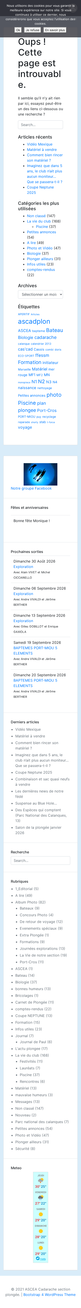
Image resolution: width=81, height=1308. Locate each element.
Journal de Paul (33, 1042)
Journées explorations (39, 948)
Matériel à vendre (42, 149)
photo (54, 395)
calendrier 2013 (41, 343)
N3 (49, 382)
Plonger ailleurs (40, 259)
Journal (21, 1036)
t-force (51, 422)
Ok (18, 30)
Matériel (39, 369)
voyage (25, 427)
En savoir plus (55, 30)
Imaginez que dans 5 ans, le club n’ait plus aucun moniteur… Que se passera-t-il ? (42, 760)
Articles (35, 314)
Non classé (36, 216)
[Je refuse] (75, 19)
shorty (34, 422)
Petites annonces (41, 232)
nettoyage (44, 388)
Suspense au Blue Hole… (36, 803)
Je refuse (32, 30)
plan (41, 403)
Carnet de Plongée (31, 1002)
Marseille (24, 369)
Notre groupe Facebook (31, 488)
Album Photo (26, 902)
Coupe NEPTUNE (30, 1015)
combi (49, 349)
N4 (55, 382)
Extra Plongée (32, 935)
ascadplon (34, 321)
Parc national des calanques (39, 1122)
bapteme (38, 331)
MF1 (32, 374)
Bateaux (27, 908)
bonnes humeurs (29, 989)
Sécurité (22, 1148)
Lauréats (27, 1068)
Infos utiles (36, 264)
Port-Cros (47, 410)
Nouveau (22, 1115)
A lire (31, 242)
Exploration (23, 566)
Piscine (42, 226)
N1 (34, 381)
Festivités (28, 1061)
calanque (24, 343)
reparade (24, 422)
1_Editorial (24, 888)
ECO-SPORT (26, 356)
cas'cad (25, 349)
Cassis (39, 349)
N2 (41, 381)
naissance (27, 387)
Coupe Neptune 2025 (33, 772)
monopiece (24, 382)
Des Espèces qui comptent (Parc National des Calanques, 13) (41, 815)
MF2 (39, 375)
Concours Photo (33, 915)
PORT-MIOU (26, 416)
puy (38, 416)
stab (42, 422)
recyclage (49, 416)
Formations (29, 942)
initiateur (50, 362)
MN (47, 374)
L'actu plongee (27, 1048)
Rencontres (29, 1081)
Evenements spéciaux (38, 928)
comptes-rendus (41, 269)
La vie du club (39, 221)
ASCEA (24, 330)
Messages (23, 1101)
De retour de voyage (37, 921)
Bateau (54, 330)
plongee (27, 410)
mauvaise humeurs (31, 1095)
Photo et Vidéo (40, 248)
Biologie (34, 253)
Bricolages (24, 995)
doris (58, 349)
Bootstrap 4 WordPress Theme (49, 1294)
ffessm (42, 355)
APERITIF (24, 314)
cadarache (45, 337)
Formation (29, 362)
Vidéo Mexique (39, 144)
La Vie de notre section (39, 955)
